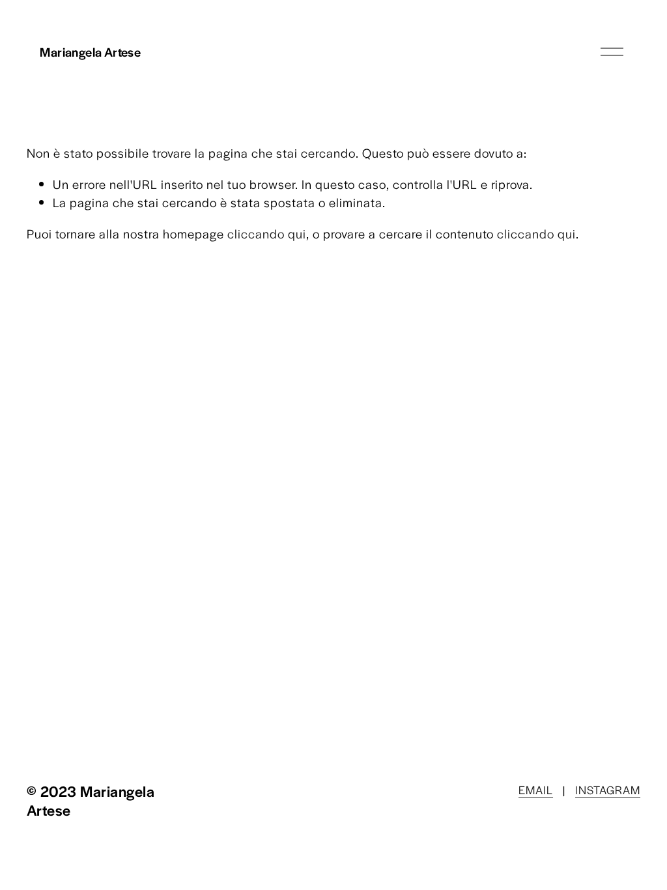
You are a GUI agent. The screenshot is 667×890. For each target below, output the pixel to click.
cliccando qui (266, 233)
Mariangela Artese (90, 52)
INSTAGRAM (607, 789)
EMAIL (535, 789)
